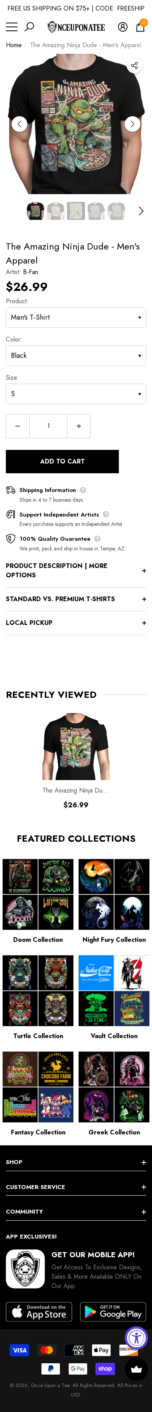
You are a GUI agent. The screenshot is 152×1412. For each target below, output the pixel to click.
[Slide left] (19, 124)
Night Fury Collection (114, 939)
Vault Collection (114, 1036)
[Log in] (123, 27)
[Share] (134, 65)
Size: (12, 377)
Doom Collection (38, 939)
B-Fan (30, 271)
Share (134, 65)
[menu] (12, 27)
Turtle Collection (38, 1036)
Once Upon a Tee (50, 1385)
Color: (14, 339)
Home (14, 45)
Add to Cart (62, 461)
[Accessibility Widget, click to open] (136, 1338)
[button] (29, 27)
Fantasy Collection (38, 1132)
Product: (17, 301)
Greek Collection (114, 1132)
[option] (76, 124)
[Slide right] (132, 124)
